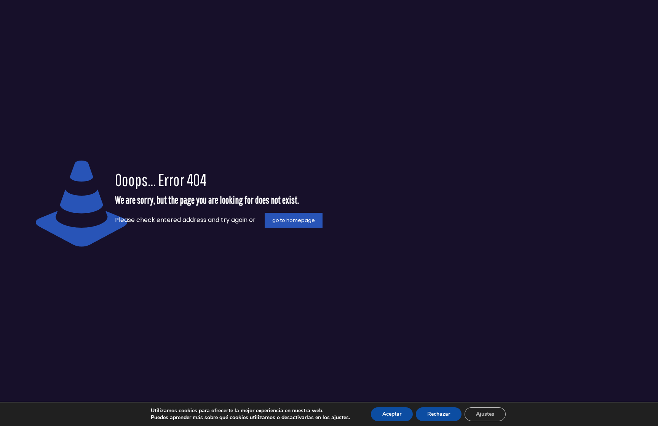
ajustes (340, 417)
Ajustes (485, 414)
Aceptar (391, 414)
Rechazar (438, 414)
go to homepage (293, 220)
